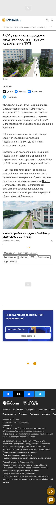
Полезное (42, 409)
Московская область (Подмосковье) (20, 253)
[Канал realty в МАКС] (8, 394)
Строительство (10, 261)
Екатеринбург (10, 257)
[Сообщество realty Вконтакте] (29, 394)
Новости (6, 409)
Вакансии (7, 425)
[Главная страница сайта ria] (3, 20)
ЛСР (32, 257)
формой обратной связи (28, 470)
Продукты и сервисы (40, 414)
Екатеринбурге (11, 188)
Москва (23, 257)
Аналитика (18, 409)
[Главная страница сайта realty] (16, 20)
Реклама (23, 414)
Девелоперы (43, 257)
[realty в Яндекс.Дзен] (18, 394)
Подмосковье (34, 184)
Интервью (30, 409)
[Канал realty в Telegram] (40, 394)
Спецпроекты (9, 414)
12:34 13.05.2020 (10, 27)
